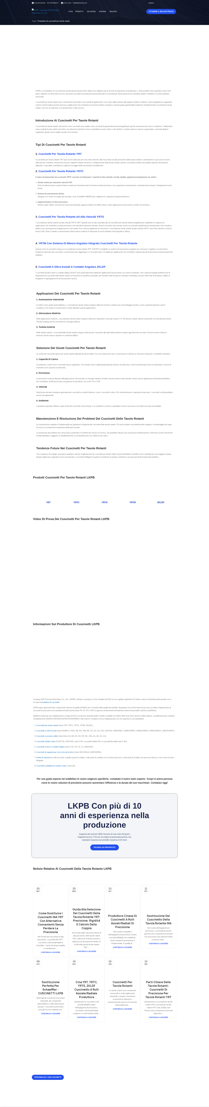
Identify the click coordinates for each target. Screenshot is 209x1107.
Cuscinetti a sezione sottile (47, 736)
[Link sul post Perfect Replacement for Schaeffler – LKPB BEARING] (50, 967)
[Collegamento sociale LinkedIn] (175, 3)
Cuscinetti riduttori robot (45, 741)
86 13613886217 (53, 3)
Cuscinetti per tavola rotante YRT (60, 153)
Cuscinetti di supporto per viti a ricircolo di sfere (55, 752)
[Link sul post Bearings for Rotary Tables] (122, 967)
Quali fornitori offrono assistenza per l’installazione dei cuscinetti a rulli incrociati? (92, 1044)
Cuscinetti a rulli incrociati (46, 731)
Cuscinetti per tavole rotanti (47, 725)
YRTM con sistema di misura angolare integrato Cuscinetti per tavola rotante (87, 243)
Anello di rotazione (43, 757)
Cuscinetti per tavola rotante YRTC (61, 171)
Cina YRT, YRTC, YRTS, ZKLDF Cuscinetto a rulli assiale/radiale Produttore (86, 989)
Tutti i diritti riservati (108, 1101)
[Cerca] (139, 11)
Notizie (111, 1039)
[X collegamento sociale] (163, 3)
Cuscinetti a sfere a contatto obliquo (50, 747)
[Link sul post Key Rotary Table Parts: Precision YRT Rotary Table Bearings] (158, 967)
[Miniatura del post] (75, 1045)
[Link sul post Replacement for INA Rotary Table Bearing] (158, 898)
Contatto (111, 1048)
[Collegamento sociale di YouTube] (169, 3)
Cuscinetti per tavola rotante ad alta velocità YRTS (71, 216)
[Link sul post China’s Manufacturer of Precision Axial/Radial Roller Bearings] (122, 898)
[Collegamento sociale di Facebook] (160, 3)
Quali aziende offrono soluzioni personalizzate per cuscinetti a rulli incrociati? (91, 1082)
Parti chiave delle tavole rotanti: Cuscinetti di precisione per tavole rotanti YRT (158, 989)
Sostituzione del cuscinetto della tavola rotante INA (158, 919)
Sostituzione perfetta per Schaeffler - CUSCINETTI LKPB (50, 987)
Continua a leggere (50, 952)
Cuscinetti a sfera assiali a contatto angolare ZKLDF (72, 266)
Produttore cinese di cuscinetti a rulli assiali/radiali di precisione (122, 921)
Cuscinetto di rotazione (142, 1039)
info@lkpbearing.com (80, 3)
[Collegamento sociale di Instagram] (166, 3)
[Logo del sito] (47, 11)
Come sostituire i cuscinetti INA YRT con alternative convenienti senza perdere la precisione (51, 922)
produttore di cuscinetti (50, 702)
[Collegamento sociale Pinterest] (172, 3)
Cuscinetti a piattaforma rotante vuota (51, 766)
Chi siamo (112, 1043)
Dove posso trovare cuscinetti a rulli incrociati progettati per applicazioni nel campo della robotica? (92, 1063)
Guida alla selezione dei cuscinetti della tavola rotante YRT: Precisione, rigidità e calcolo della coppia (86, 919)
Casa (34, 21)
